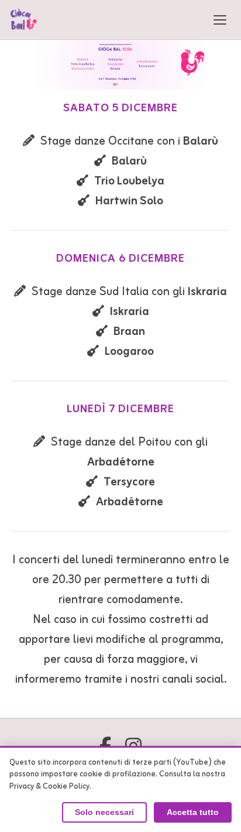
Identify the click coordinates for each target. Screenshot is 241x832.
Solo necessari (104, 812)
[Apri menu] (220, 20)
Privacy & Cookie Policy (49, 786)
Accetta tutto (193, 812)
